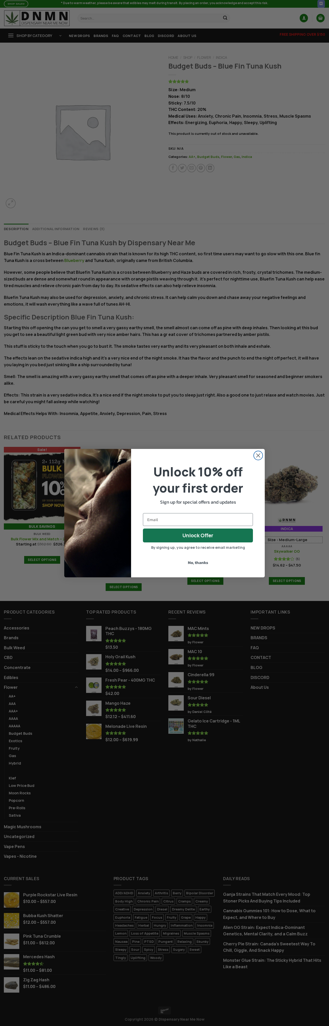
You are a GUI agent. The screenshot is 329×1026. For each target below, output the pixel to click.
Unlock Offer (197, 535)
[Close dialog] (258, 455)
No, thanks (198, 562)
